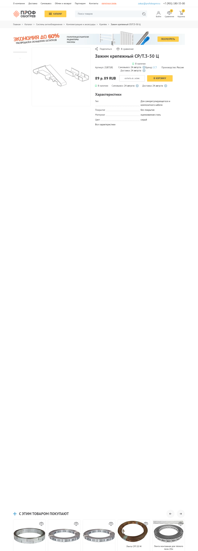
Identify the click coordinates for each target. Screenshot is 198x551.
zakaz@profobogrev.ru (149, 3)
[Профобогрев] (24, 14)
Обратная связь (109, 3)
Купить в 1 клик (132, 78)
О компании (19, 3)
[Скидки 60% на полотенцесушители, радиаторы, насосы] (99, 38)
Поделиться (106, 48)
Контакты (93, 3)
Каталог (57, 13)
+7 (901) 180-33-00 (174, 3)
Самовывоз (46, 3)
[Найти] (144, 14)
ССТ (155, 67)
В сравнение (127, 48)
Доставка (32, 3)
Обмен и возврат (63, 3)
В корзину (160, 78)
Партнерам (80, 3)
